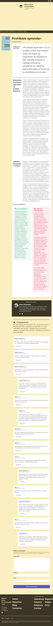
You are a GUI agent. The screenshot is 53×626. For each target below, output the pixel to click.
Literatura (39, 599)
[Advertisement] (26, 21)
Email (14, 578)
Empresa (38, 605)
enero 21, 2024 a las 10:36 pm (24, 472)
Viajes (48, 602)
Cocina (37, 608)
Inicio (15, 599)
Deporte (49, 599)
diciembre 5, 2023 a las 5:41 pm (20, 353)
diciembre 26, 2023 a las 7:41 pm (21, 430)
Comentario (16, 556)
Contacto (17, 608)
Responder (18, 346)
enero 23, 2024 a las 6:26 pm (24, 502)
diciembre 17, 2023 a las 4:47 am (25, 412)
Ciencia (38, 602)
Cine (47, 605)
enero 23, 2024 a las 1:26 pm (20, 488)
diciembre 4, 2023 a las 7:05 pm (20, 339)
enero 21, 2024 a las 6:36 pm (20, 458)
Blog (14, 605)
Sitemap (12, 618)
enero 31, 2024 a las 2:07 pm (24, 534)
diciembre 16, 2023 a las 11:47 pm (21, 398)
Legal (3, 618)
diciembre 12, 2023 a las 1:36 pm (25, 381)
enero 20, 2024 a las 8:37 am (20, 444)
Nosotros (17, 602)
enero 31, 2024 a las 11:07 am (20, 520)
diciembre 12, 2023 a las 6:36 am (21, 367)
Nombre (15, 572)
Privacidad (7, 618)
